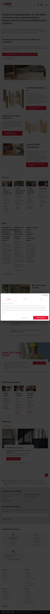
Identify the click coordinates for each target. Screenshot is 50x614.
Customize (24, 317)
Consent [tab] (9, 299)
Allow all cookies (41, 317)
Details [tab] (25, 299)
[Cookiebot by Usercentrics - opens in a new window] (43, 295)
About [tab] (41, 299)
